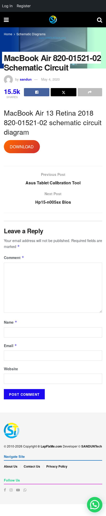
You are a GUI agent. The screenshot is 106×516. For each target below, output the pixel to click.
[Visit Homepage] (53, 19)
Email (10, 345)
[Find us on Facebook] (5, 490)
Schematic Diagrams (31, 34)
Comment (14, 257)
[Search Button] (99, 19)
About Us (10, 466)
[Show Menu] (6, 19)
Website (11, 368)
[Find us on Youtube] (18, 490)
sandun (26, 79)
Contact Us (32, 466)
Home (8, 34)
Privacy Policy (56, 466)
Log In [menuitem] (7, 6)
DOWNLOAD (22, 147)
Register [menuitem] (24, 6)
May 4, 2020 (50, 79)
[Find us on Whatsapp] (24, 490)
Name (10, 322)
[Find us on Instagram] (11, 490)
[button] (94, 504)
